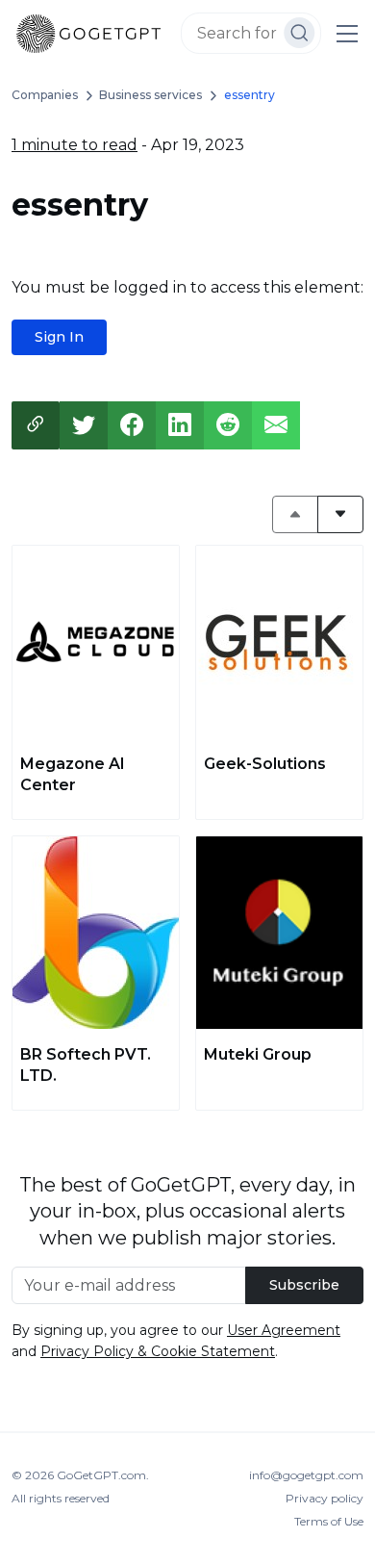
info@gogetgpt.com (306, 1475)
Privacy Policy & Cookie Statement (157, 1351)
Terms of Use (328, 1521)
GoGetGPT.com (101, 1475)
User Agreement (283, 1330)
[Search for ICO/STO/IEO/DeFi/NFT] (299, 32)
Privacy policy (324, 1498)
